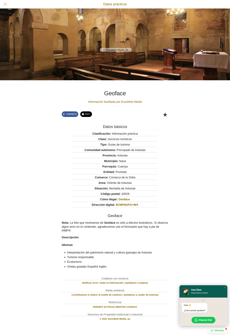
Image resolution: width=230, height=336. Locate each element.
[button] (225, 287)
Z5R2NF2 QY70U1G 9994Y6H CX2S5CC (115, 307)
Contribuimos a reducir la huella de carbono (96, 294)
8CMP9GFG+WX (127, 204)
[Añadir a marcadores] (165, 114)
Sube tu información (111, 283)
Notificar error (90, 283)
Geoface (124, 199)
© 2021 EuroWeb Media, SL (115, 319)
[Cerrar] (5, 4)
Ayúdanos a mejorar (136, 283)
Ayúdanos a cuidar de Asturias (141, 294)
